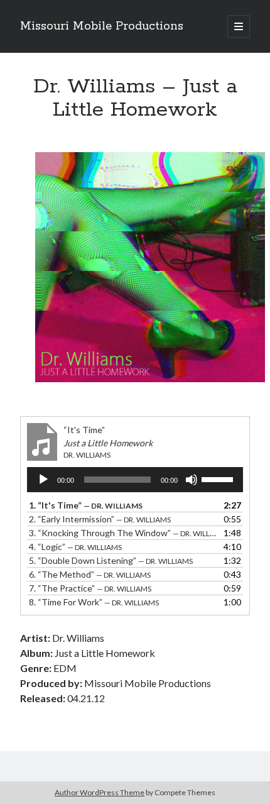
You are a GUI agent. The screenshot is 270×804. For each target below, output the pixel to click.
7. (90, 588)
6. (90, 574)
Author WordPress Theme (99, 792)
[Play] (43, 479)
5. (111, 560)
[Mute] (191, 479)
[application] (135, 479)
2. (100, 519)
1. (86, 505)
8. (94, 602)
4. (75, 546)
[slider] (219, 478)
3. (122, 532)
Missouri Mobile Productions (101, 26)
